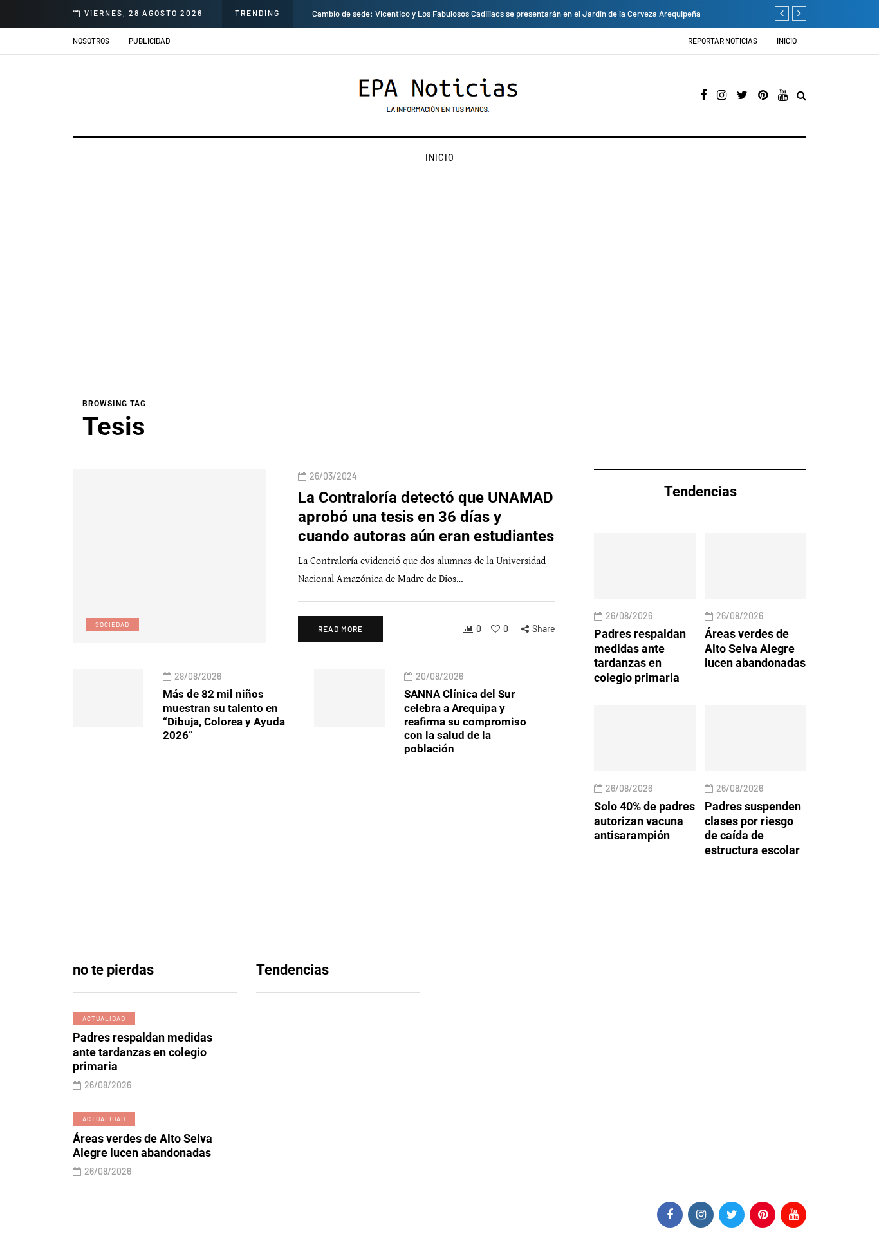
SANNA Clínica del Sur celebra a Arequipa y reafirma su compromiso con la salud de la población (465, 721)
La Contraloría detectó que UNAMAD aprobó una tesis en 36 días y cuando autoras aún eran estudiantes (426, 516)
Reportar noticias (722, 40)
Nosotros (91, 40)
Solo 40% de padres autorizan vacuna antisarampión (644, 820)
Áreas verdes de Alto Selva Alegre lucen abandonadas (755, 649)
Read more (340, 628)
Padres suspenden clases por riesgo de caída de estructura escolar (753, 828)
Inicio (787, 40)
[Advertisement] (439, 300)
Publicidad (149, 40)
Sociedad (112, 624)
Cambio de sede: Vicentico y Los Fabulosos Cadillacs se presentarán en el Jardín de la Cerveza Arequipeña (492, 13)
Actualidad (103, 1018)
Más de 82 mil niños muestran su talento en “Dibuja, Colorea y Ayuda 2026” (224, 714)
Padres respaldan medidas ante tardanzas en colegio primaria (640, 656)
